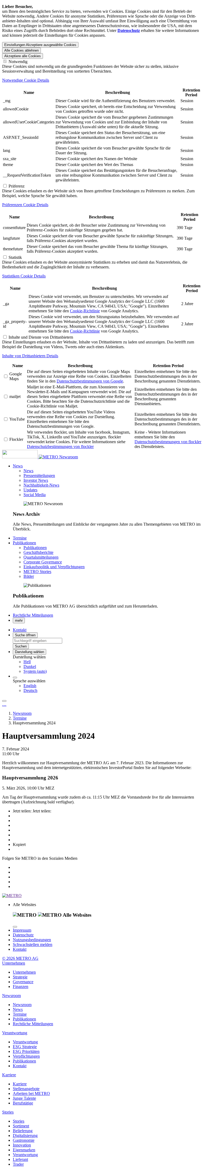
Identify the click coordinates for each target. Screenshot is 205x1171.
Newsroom (68, 457)
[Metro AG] (30, 457)
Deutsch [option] (30, 690)
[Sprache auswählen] (15, 677)
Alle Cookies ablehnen (21, 50)
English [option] (29, 685)
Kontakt (19, 949)
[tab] (102, 80)
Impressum (22, 930)
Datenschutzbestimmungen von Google (90, 381)
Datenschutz (23, 935)
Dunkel (29, 666)
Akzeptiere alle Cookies (22, 56)
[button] (18, 466)
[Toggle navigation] (4, 701)
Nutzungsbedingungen (32, 939)
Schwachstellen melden (32, 944)
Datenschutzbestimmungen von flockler (60, 446)
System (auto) (35, 671)
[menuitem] (113, 661)
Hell (27, 661)
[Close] (15, 927)
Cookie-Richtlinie (85, 311)
